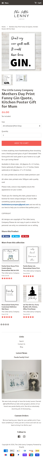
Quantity (5, 131)
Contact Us (21, 344)
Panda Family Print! (21, 357)
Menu (6, 3)
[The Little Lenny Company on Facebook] (19, 437)
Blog (21, 347)
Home (4, 27)
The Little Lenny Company (24, 445)
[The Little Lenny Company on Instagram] (24, 437)
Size (3, 122)
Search (21, 341)
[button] (7, 278)
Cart (39, 3)
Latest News (21, 353)
